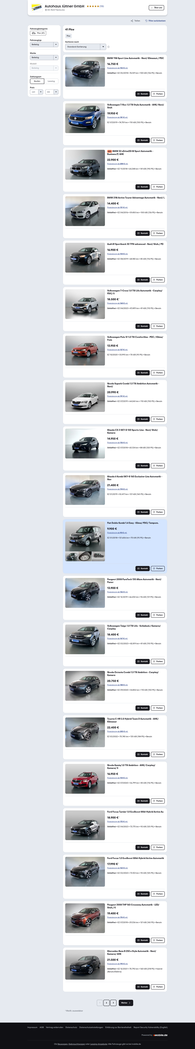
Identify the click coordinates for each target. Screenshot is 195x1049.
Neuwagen (63, 1044)
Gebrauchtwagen (77, 1044)
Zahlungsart (35, 77)
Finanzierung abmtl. (117, 68)
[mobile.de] (161, 1035)
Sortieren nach (72, 42)
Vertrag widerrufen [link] (54, 1027)
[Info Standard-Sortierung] (108, 47)
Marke (33, 53)
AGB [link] (42, 1027)
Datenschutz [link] (71, 1027)
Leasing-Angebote (98, 1044)
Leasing (51, 81)
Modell (33, 64)
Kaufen (37, 81)
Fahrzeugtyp (36, 40)
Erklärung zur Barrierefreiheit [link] (118, 1027)
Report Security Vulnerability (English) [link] (151, 1027)
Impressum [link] (32, 1027)
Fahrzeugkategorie (39, 29)
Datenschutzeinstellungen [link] (91, 1027)
